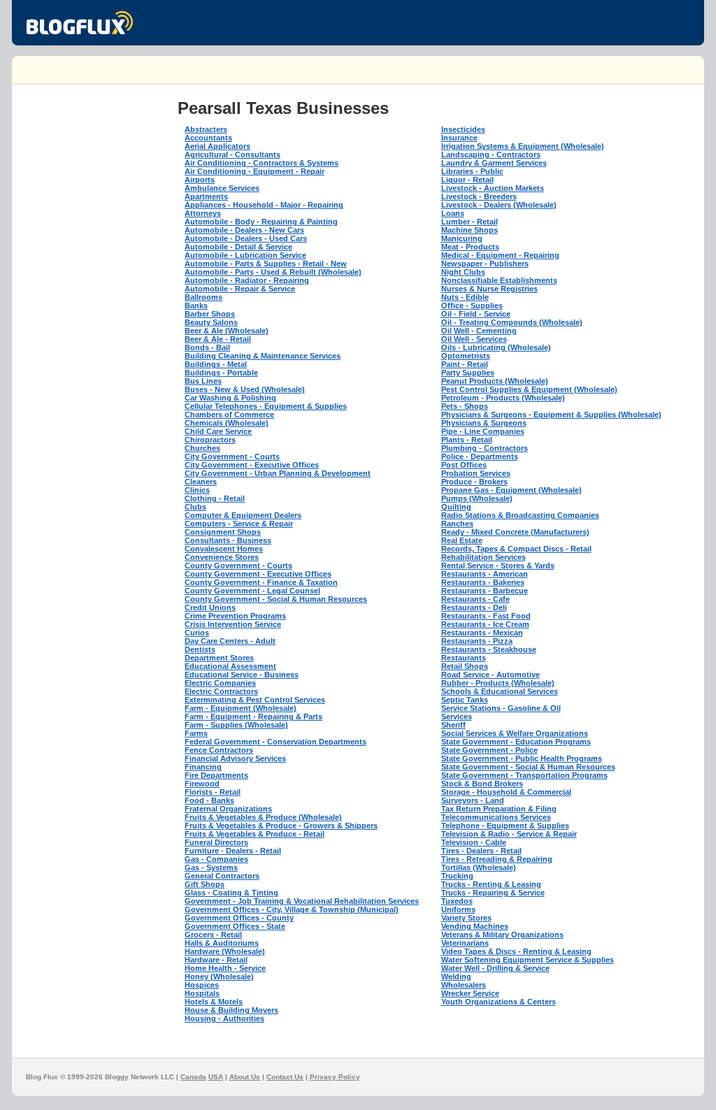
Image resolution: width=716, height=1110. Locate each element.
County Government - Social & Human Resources (276, 599)
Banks (196, 305)
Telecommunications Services (496, 817)
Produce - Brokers (474, 481)
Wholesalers (463, 985)
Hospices (202, 985)
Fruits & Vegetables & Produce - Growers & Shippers (281, 825)
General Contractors (222, 876)
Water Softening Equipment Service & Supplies (527, 960)
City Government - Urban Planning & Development (278, 473)
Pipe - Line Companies (482, 431)
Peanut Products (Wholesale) (494, 381)
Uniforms (458, 909)
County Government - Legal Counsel (252, 590)
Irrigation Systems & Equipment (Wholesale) (522, 146)
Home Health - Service (225, 968)
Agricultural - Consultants (232, 154)
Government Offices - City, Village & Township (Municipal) (292, 909)
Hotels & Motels (214, 1001)
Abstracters (206, 129)
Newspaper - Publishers (485, 263)
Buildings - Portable (221, 372)
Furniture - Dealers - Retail (233, 850)
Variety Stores (466, 918)
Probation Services (475, 473)
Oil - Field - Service (475, 314)
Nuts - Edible (465, 297)
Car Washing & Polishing (230, 398)
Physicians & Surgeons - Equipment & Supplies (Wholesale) (551, 414)
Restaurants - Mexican (482, 632)
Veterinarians (465, 943)
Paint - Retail (464, 364)
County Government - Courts (238, 565)
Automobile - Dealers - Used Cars (246, 238)
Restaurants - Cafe (475, 599)
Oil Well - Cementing (479, 330)
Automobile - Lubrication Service (245, 255)
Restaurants (463, 658)
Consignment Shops (223, 532)
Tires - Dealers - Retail (481, 850)
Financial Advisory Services (235, 758)
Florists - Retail (213, 792)
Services (456, 716)
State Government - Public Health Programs (521, 758)
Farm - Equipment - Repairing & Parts (253, 716)
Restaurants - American (484, 574)
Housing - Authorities (224, 1018)
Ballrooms (203, 297)
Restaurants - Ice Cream (485, 624)
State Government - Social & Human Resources (528, 767)
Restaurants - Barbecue (484, 590)
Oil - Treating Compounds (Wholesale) (511, 322)
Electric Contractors (221, 691)
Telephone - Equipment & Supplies (505, 825)
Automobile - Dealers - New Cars (244, 230)
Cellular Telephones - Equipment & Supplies (266, 406)
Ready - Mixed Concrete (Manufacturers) (515, 532)
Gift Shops (204, 884)
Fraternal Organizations (228, 809)
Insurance (459, 138)
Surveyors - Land (472, 800)
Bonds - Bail (207, 347)
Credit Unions (210, 607)
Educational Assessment (230, 666)
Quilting (456, 507)
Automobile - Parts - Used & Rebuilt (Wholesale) (273, 272)
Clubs (195, 507)
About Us (244, 1077)
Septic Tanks (464, 699)
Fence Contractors (219, 750)
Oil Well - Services (474, 339)
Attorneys (203, 213)
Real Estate (461, 540)
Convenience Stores (222, 557)
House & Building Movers (231, 1010)
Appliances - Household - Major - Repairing (264, 205)
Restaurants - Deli (474, 607)
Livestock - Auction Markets (492, 188)
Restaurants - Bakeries (482, 582)
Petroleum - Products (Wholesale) (503, 398)
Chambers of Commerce (229, 414)
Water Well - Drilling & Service (495, 968)
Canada (193, 1077)
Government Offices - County (239, 918)
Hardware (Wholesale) (225, 951)
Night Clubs (463, 272)
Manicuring (461, 238)
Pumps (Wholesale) (477, 498)
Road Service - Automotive (490, 674)
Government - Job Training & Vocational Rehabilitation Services (302, 901)
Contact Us (284, 1077)
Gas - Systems (211, 867)
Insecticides (463, 129)
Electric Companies (220, 683)
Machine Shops (469, 230)
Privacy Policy (335, 1077)
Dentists (200, 649)
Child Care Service (218, 431)
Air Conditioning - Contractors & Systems (261, 163)
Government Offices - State (235, 926)
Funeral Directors (216, 842)
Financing (203, 767)
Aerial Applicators (217, 146)
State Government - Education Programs (516, 741)
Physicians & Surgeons (484, 423)
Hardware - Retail (216, 960)
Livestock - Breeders (479, 196)
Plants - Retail (466, 439)
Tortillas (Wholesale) (478, 867)
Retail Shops (464, 666)
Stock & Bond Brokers (482, 783)
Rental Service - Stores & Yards (497, 565)
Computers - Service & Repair (239, 523)
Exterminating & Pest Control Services (255, 699)
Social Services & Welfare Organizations (514, 733)
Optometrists (465, 356)
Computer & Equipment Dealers (243, 515)
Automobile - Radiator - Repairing (247, 280)
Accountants (208, 138)
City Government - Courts (232, 456)
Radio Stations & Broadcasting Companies (520, 515)
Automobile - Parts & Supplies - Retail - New (266, 263)
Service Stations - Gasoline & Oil (501, 708)
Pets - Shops (464, 406)
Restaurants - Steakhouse (488, 649)
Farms (196, 733)
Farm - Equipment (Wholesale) (240, 708)
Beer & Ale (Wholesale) (226, 330)
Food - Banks (209, 800)
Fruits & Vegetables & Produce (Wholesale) (263, 817)
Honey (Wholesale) (219, 976)
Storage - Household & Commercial (506, 792)
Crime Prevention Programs (235, 616)
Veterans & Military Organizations (502, 934)
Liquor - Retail (467, 179)
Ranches (457, 523)
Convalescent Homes (224, 549)
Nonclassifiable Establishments (499, 280)
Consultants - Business (228, 540)
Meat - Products (470, 247)
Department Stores (219, 658)
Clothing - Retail (215, 498)
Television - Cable (473, 842)
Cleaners (201, 481)
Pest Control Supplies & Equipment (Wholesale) (529, 389)
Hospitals (202, 993)
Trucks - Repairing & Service (493, 892)
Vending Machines (474, 926)
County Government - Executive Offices (258, 574)
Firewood (202, 783)
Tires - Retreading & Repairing (496, 859)
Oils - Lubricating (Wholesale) (496, 347)
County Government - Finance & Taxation (261, 582)
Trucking (457, 876)
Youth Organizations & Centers (498, 1001)
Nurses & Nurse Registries (489, 288)
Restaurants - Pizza (477, 641)
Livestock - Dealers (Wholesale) (499, 205)
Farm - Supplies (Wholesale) (236, 725)
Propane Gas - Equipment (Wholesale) (511, 490)
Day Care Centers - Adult (230, 641)
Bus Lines (203, 381)
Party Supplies (467, 372)
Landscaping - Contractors (490, 154)
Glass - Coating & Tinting (231, 892)
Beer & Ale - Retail (218, 339)
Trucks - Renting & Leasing (491, 884)
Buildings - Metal (216, 364)
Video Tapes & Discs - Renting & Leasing (516, 951)
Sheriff (453, 725)
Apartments (206, 196)
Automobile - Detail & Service (238, 247)
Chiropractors (210, 439)
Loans (452, 213)
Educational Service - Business (242, 674)
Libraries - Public (472, 171)
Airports (200, 179)
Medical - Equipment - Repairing (500, 255)
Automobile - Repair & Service (240, 288)
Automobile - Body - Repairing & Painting (261, 221)
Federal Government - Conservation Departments (275, 741)
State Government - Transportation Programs (524, 775)
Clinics (197, 490)
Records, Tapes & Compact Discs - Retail (516, 549)
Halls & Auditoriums (222, 943)
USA (215, 1077)
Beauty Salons (211, 322)
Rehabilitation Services (483, 557)
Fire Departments (216, 775)
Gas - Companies (216, 859)
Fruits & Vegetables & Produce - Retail (254, 834)
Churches (202, 448)
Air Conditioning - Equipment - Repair (254, 171)
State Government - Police (489, 750)
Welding (456, 976)
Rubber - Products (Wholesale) (497, 683)
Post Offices (464, 465)
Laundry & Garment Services (494, 163)
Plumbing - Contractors (484, 448)
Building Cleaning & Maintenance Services (263, 356)
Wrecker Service (470, 993)
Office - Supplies (472, 305)
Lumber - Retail (469, 221)
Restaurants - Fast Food (486, 616)
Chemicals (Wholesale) (226, 423)
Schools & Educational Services (499, 691)
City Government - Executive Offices (252, 465)
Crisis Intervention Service (233, 624)
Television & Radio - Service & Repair (509, 834)
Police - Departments (479, 456)
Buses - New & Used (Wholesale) (245, 389)
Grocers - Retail (213, 934)
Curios (197, 632)
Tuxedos (457, 901)
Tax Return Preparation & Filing (499, 809)
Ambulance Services (222, 188)
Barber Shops (210, 314)
